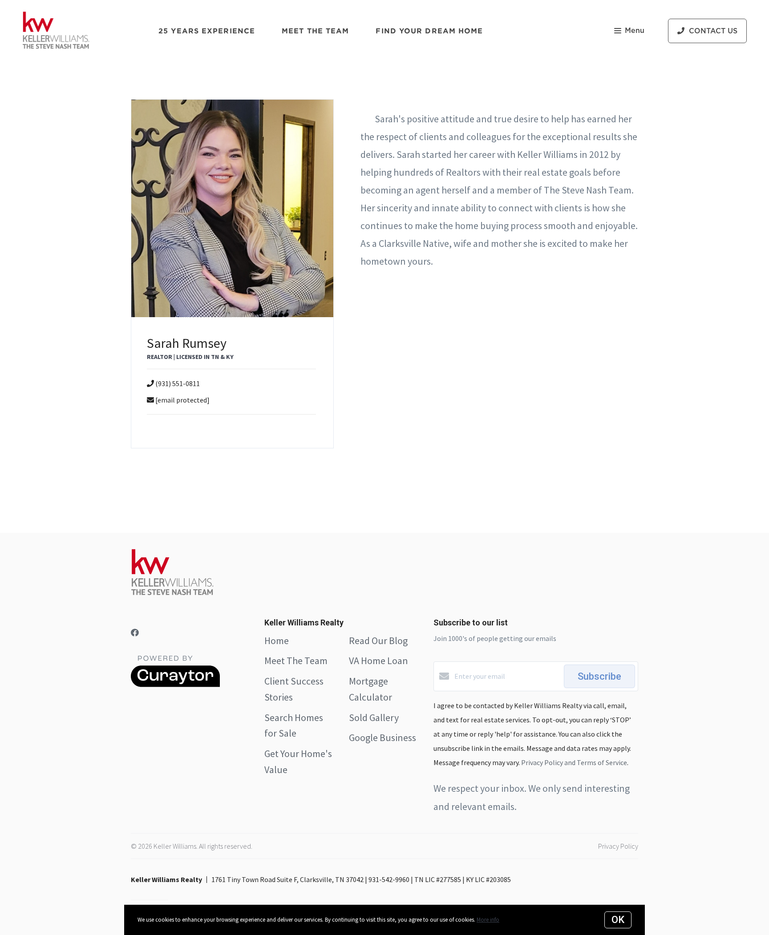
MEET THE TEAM (315, 31)
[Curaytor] (175, 684)
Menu (634, 30)
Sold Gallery (374, 717)
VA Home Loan (378, 660)
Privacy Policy (618, 846)
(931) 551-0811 (177, 383)
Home (276, 640)
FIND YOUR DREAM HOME (429, 31)
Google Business (382, 737)
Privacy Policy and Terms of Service (574, 762)
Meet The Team (296, 660)
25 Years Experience (206, 31)
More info (488, 919)
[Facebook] (135, 633)
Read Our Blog (378, 640)
